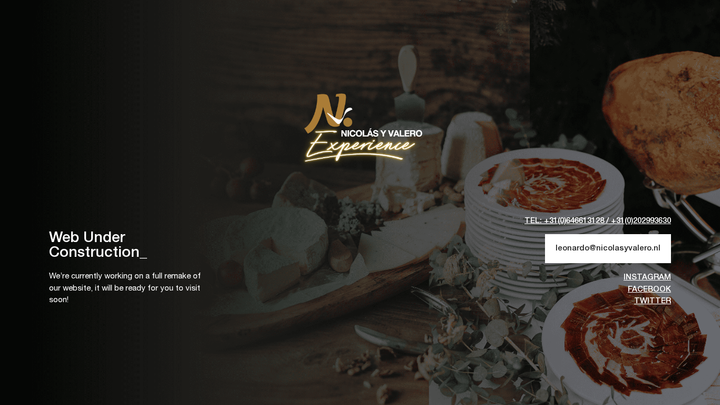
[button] (597, 221)
